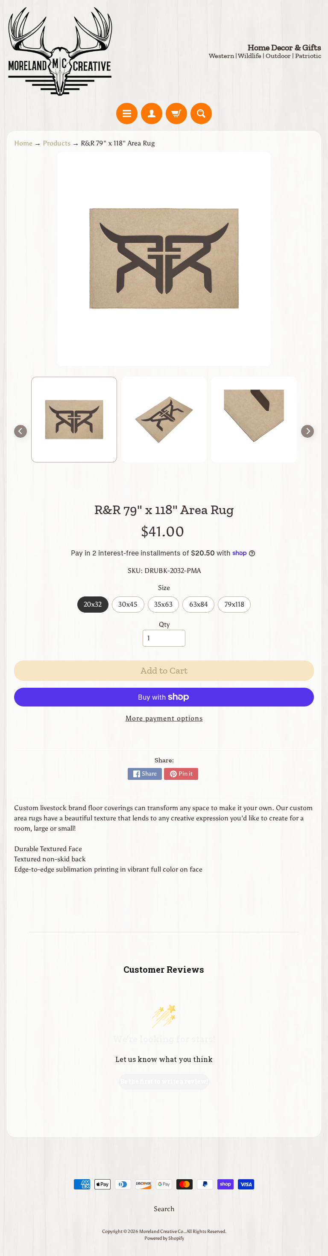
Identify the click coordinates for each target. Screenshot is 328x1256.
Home (23, 143)
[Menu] (127, 113)
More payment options (164, 718)
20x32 (96, 606)
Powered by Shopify (164, 1238)
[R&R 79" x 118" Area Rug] (74, 419)
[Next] (307, 431)
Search (164, 1209)
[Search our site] (201, 113)
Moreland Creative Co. (161, 1231)
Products (56, 143)
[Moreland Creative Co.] (60, 51)
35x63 (166, 606)
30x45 (131, 606)
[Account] (151, 113)
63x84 (201, 606)
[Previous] (20, 431)
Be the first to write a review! (164, 1081)
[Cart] (176, 113)
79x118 (238, 606)
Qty (164, 624)
